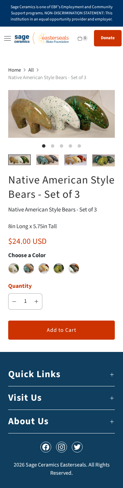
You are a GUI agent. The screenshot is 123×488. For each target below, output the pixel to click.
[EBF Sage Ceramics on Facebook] (45, 447)
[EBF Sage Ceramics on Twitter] (77, 447)
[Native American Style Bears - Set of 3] (61, 114)
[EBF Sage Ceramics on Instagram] (61, 447)
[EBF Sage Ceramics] (41, 38)
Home (14, 70)
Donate (108, 38)
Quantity (20, 286)
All (31, 70)
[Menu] (6, 38)
